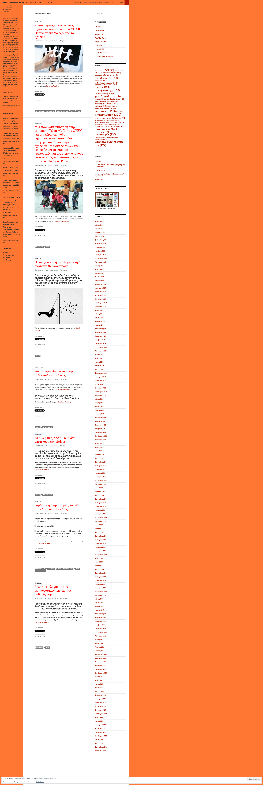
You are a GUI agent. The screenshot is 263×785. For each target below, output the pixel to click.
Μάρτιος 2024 (99, 325)
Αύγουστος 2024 (100, 306)
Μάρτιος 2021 (99, 458)
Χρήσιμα (77, 2)
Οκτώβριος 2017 (100, 588)
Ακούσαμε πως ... (39, 367)
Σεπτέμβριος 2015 (101, 673)
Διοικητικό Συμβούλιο (52, 41)
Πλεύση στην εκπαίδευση (105, 56)
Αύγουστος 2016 (100, 636)
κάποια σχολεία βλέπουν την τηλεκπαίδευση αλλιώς (54, 373)
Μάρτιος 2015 (99, 691)
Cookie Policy (40, 782)
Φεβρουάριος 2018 (101, 573)
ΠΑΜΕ (98, 73)
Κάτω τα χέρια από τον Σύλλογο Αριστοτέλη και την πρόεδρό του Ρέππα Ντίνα (11, 20)
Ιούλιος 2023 (99, 354)
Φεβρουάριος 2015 (101, 695)
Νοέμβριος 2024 (100, 295)
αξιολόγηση (106, 83)
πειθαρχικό (119, 122)
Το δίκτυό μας (101, 170)
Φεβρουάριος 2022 (101, 417)
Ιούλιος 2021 (99, 443)
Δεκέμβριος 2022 (100, 380)
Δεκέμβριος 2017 (100, 580)
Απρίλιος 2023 (99, 366)
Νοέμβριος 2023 (100, 340)
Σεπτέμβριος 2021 (101, 436)
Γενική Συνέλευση (100, 38)
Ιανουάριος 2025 (100, 288)
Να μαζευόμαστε (100, 42)
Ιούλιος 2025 (99, 266)
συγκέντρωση (106, 129)
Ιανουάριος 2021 (100, 466)
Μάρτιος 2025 (99, 280)
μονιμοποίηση (101, 118)
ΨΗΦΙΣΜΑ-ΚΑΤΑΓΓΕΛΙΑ (10, 98)
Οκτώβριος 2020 (100, 477)
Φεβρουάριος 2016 (101, 654)
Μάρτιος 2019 (99, 532)
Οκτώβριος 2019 (100, 514)
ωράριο (98, 148)
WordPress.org (7, 260)
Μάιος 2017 (99, 603)
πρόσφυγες (101, 126)
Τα (99, 208)
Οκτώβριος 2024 (100, 299)
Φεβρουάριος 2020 (101, 499)
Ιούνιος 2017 (99, 599)
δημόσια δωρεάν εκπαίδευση (45, 111)
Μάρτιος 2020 (99, 495)
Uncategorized (99, 30)
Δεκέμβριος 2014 (100, 702)
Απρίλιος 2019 (99, 528)
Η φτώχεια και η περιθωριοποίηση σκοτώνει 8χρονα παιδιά (58, 264)
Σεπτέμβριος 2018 (101, 554)
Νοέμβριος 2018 (100, 547)
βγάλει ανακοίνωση (62, 389)
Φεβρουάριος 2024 (101, 329)
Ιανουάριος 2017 (100, 617)
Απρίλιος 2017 (99, 606)
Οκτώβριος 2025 (100, 255)
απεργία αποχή (107, 90)
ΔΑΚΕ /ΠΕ (100, 49)
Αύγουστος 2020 (100, 484)
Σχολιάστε (64, 41)
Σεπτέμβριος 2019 (101, 517)
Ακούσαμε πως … (100, 34)
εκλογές (100, 106)
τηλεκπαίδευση (47, 427)
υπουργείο (112, 137)
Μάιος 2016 (99, 643)
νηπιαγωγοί (100, 120)
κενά (72, 111)
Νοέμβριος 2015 (100, 665)
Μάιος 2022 (99, 406)
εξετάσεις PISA (111, 106)
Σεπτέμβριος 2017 (101, 591)
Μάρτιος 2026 (99, 236)
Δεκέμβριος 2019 (100, 506)
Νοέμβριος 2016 (100, 625)
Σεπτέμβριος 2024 (101, 303)
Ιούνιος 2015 (99, 680)
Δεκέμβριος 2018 (100, 543)
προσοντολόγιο (100, 124)
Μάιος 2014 (99, 721)
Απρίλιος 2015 (99, 688)
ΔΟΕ (109, 70)
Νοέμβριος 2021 (100, 429)
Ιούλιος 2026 (99, 221)
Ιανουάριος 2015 (100, 699)
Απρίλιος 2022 (99, 410)
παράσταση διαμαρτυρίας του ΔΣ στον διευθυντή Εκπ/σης (57, 507)
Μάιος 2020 (99, 488)
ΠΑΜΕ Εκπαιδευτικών (104, 53)
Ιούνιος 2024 (99, 314)
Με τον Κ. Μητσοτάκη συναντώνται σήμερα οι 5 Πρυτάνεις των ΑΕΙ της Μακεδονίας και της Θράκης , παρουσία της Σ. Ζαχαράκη (11, 205)
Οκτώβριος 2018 (100, 551)
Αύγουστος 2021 (100, 440)
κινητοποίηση (108, 114)
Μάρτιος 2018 (99, 569)
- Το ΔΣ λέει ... (38, 21)
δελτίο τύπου (117, 99)
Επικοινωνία (120, 2)
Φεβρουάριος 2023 (101, 373)
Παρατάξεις (98, 45)
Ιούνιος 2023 (99, 358)
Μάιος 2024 (99, 317)
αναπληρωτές (40, 568)
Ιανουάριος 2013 (100, 725)
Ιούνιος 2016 (99, 640)
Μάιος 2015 (99, 684)
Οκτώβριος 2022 (100, 388)
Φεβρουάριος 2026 (101, 240)
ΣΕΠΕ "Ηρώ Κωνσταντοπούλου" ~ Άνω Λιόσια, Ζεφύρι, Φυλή (28, 2)
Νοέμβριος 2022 (100, 384)
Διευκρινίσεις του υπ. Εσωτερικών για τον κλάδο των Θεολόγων (11, 135)
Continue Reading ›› (53, 86)
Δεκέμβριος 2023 (100, 336)
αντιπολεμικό (100, 80)
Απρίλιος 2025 (99, 277)
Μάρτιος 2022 (99, 414)
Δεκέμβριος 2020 (100, 469)
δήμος (106, 99)
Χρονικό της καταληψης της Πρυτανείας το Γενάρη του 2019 (99, 2)
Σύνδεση (5, 252)
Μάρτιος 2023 (99, 369)
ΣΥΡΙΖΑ (117, 73)
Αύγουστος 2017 (100, 595)
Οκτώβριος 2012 (100, 732)
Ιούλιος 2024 (99, 310)
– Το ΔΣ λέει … (99, 27)
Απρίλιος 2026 (99, 232)
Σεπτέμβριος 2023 (101, 347)
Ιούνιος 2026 (99, 225)
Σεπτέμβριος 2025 (101, 258)
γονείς (98, 99)
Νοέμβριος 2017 (100, 584)
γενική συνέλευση (108, 96)
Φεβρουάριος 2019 (101, 536)
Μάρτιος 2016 (99, 651)
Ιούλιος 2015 (99, 677)
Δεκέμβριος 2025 (100, 247)
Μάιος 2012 (99, 739)
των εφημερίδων (111, 208)
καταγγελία (39, 246)
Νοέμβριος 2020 (100, 473)
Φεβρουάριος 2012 (101, 747)
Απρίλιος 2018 (99, 565)
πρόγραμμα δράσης (112, 124)
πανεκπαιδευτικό (112, 120)
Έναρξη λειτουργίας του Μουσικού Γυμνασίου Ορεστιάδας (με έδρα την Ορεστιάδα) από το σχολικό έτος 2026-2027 (11, 229)
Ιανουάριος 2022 (100, 421)
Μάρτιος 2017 (99, 610)
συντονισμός (105, 134)
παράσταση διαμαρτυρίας (65, 568)
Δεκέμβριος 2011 (100, 751)
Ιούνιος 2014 (99, 717)
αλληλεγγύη (111, 75)
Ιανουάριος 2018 (100, 577)
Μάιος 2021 (99, 451)
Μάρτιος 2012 (99, 743)
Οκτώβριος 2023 (100, 343)
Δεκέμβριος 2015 (100, 662)
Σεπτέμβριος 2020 (101, 480)
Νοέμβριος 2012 (100, 728)
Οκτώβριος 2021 (100, 432)
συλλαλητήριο (102, 132)
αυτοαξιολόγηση (104, 93)
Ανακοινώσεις (99, 70)
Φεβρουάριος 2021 (101, 462)
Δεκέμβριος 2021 (100, 425)
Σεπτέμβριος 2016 (101, 632)
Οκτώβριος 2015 (100, 669)
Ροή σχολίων (6, 257)
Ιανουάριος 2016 (100, 658)
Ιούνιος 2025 (99, 269)
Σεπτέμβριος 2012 (101, 736)
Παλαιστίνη (107, 73)
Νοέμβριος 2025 (100, 251)
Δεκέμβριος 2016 (100, 621)
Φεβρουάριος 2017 (101, 614)
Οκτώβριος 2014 (100, 710)
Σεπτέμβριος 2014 (101, 714)
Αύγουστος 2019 (100, 521)
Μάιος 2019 (99, 525)
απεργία (102, 87)
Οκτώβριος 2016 (100, 628)
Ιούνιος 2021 (99, 447)
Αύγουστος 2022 (100, 395)
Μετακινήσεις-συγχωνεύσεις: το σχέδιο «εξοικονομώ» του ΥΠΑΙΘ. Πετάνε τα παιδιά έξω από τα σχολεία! (58, 31)
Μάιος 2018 (99, 562)
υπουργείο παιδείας (101, 139)
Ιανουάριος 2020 (100, 503)
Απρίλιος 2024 (99, 321)
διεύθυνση (51, 568)
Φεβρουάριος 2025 (101, 284)
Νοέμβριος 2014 (100, 706)
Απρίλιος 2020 (99, 491)
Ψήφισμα (98, 75)
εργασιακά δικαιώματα (106, 108)
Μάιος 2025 (99, 273)
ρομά (78, 111)
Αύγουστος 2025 (100, 262)
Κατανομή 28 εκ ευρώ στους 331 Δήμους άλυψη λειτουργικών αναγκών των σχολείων (11, 153)
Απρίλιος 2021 (99, 454)
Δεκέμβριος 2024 (100, 292)
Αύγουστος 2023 (100, 351)
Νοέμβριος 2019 (100, 510)
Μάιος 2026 (99, 229)
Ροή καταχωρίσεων (8, 255)
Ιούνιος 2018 (99, 558)
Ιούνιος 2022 (99, 403)
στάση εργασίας (115, 126)
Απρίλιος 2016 (99, 647)
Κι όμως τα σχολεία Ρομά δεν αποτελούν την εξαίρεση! (55, 439)
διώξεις (110, 103)
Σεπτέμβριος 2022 (101, 391)
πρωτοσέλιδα (103, 208)
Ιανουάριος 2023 (100, 377)
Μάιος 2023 (99, 362)
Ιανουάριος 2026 (100, 243)
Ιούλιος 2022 (99, 399)
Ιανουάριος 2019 (100, 540)
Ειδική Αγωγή (118, 70)
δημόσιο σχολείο (62, 111)
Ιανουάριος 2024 (100, 332)
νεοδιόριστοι (117, 118)
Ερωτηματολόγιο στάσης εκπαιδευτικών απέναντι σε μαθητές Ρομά (53, 590)
